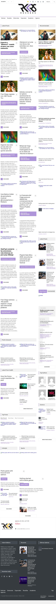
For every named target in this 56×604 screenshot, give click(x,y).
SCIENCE (41, 234)
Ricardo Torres (51, 385)
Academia (30, 18)
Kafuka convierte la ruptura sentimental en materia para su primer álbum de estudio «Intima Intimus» (26, 97)
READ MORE (9, 508)
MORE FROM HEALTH (28, 408)
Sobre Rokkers (43, 596)
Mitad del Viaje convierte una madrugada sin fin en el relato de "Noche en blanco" (27, 359)
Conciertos (31, 267)
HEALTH (3, 384)
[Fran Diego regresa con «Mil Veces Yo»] (9, 86)
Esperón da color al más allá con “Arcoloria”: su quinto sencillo (7, 148)
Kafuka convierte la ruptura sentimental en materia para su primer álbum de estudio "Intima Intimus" (50, 248)
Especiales (23, 18)
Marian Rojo (42, 398)
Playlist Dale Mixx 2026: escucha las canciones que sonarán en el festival (26, 259)
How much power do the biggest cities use (32, 376)
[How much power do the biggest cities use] (23, 377)
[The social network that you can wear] (4, 495)
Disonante (10, 102)
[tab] (4, 418)
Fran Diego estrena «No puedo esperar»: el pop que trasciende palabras (7, 303)
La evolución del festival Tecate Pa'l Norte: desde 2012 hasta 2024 (47, 357)
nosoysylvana (51, 398)
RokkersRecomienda (6, 53)
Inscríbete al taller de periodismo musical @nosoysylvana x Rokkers (7, 198)
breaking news (24, 107)
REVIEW (21, 503)
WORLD (26, 484)
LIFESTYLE (26, 395)
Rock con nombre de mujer (46, 332)
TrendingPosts (8, 206)
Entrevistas (16, 18)
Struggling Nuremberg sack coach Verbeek (23, 401)
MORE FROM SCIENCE (47, 439)
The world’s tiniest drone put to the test (24, 500)
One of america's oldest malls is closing (31, 385)
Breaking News (5, 52)
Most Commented (19, 418)
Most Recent (4, 418)
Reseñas (9, 18)
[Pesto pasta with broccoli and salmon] (13, 460)
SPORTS (22, 484)
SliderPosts (42, 314)
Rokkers (42, 385)
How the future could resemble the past (8, 378)
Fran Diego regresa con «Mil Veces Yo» (7, 96)
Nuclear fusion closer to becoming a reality (51, 411)
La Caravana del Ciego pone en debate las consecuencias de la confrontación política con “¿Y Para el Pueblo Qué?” (26, 202)
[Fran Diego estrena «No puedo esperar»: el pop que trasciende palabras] (9, 291)
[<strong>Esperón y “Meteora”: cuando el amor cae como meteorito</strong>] (9, 35)
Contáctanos (42, 597)
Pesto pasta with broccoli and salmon (7, 473)
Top (52, 590)
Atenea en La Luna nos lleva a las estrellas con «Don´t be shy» (26, 45)
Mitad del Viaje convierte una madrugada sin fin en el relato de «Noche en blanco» (26, 150)
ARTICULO (26, 267)
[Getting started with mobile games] (32, 464)
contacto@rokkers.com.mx (23, 528)
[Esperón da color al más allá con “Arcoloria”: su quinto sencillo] (9, 137)
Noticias (3, 18)
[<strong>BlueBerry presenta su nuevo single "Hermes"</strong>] (47, 300)
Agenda (3, 206)
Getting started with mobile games (26, 479)
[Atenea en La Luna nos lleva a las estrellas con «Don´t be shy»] (28, 35)
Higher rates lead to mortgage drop (47, 232)
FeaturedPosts (50, 313)
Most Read (10, 418)
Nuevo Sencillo (11, 52)
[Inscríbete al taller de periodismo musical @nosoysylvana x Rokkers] (9, 187)
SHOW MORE (47, 366)
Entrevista (10, 590)
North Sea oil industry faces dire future (43, 419)
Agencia (37, 18)
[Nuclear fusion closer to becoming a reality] (42, 411)
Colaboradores (51, 596)
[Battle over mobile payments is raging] (23, 509)
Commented (51, 291)
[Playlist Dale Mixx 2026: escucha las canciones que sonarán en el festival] (28, 246)
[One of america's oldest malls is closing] (23, 386)
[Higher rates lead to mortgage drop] (47, 219)
